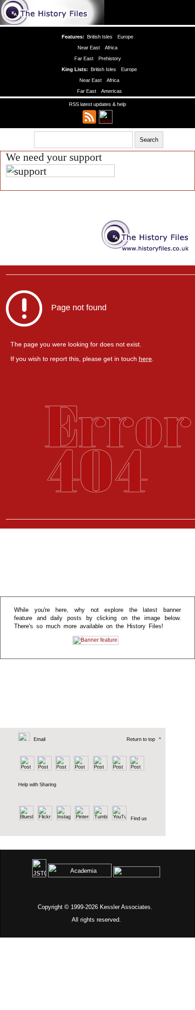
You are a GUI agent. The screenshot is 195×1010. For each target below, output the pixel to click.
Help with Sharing (37, 784)
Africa (111, 47)
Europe (125, 36)
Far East (83, 58)
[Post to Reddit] (118, 768)
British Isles (99, 36)
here (145, 358)
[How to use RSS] (105, 117)
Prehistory (109, 58)
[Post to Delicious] (44, 768)
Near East (89, 47)
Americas (111, 91)
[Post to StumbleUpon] (136, 768)
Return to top (141, 739)
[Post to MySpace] (99, 768)
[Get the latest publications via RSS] (89, 117)
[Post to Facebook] (80, 768)
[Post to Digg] (62, 768)
